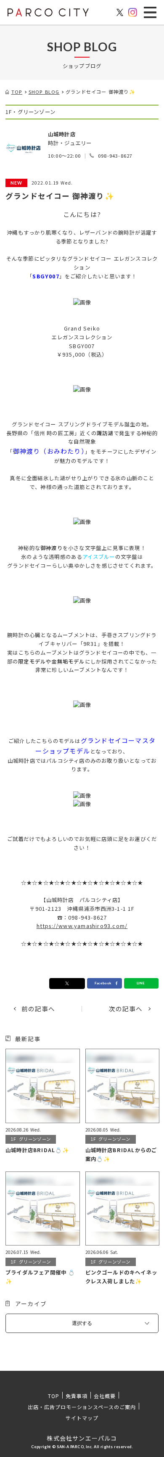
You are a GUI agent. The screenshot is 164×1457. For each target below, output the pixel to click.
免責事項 (76, 1395)
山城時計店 (62, 134)
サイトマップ (82, 1417)
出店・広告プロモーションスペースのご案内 (82, 1406)
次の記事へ (126, 1009)
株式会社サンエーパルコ (82, 1438)
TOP (53, 1395)
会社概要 (105, 1395)
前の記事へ (38, 1009)
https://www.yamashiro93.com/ (82, 926)
